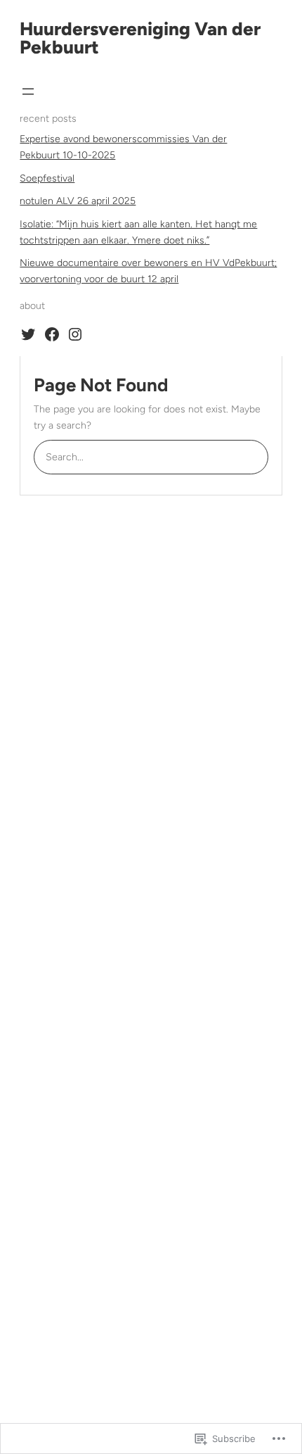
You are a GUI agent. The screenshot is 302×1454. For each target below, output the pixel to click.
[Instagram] (75, 334)
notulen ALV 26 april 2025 (78, 201)
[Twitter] (28, 334)
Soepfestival (47, 178)
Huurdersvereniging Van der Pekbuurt (140, 38)
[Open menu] (28, 91)
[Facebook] (52, 334)
